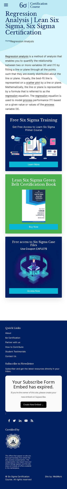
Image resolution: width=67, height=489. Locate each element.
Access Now (33, 291)
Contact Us (10, 356)
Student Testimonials (15, 351)
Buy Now (33, 226)
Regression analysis (16, 56)
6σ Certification (12, 337)
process (27, 100)
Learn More (33, 164)
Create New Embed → (33, 404)
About (8, 333)
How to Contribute (14, 347)
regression (11, 95)
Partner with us (12, 342)
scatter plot (33, 82)
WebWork (57, 476)
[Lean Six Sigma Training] (33, 5)
